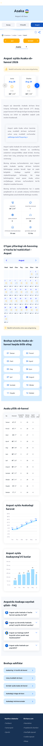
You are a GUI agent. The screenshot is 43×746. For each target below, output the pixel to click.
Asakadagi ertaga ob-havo (15, 693)
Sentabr (30, 41)
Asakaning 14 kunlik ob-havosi (16, 670)
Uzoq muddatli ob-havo (14, 678)
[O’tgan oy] (7, 260)
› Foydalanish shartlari (30, 728)
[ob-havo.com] (9, 3)
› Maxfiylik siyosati (29, 732)
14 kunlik (23, 25)
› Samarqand (9, 728)
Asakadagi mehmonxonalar (15, 701)
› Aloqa (25, 741)
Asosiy (8, 25)
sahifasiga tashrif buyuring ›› (18, 137)
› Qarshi (7, 732)
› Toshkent (8, 723)
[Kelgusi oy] (36, 260)
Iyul (12, 41)
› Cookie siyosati (28, 737)
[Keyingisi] (37, 85)
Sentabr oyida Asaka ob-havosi (16, 686)
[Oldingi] (5, 85)
